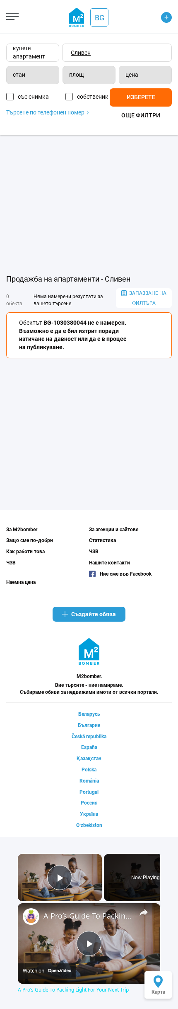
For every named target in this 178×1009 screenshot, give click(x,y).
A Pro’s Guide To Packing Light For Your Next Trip (87, 916)
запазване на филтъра (147, 298)
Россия (89, 803)
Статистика (102, 540)
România (89, 781)
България (89, 725)
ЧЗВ (11, 563)
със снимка (33, 96)
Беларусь (89, 714)
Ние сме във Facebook (126, 574)
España (89, 747)
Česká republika (89, 736)
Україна (89, 814)
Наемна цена (21, 582)
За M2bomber (21, 529)
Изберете (141, 97)
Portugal (89, 792)
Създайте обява (93, 614)
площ (76, 74)
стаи (19, 74)
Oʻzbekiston (89, 825)
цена (131, 74)
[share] (143, 911)
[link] (31, 916)
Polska (89, 770)
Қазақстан (89, 758)
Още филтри (140, 115)
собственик (92, 96)
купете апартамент (29, 52)
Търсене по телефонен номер (46, 112)
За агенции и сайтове (113, 529)
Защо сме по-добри (29, 540)
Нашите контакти (109, 563)
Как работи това (25, 551)
